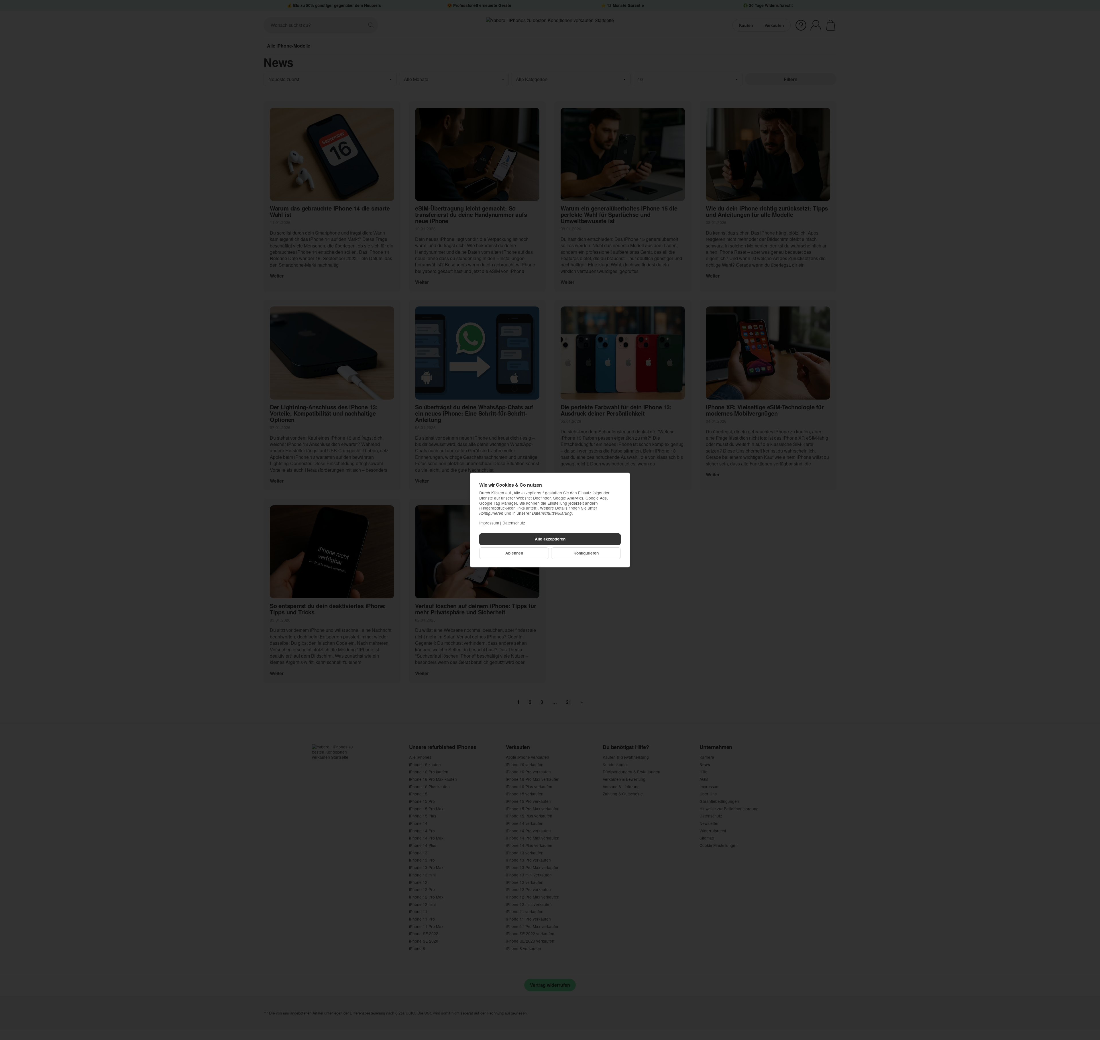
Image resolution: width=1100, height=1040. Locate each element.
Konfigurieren (586, 553)
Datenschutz (513, 523)
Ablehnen (514, 553)
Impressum (489, 523)
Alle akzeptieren (550, 539)
